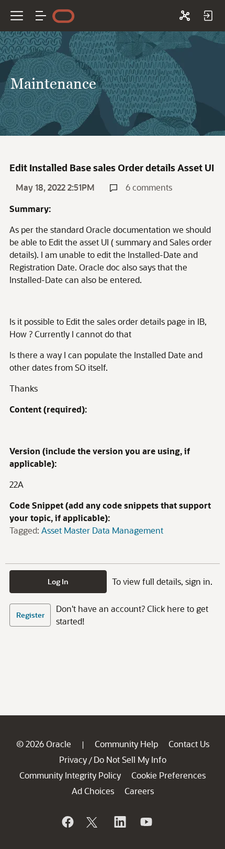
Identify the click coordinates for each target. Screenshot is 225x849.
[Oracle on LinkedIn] (119, 822)
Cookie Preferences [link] (168, 775)
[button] (40, 15)
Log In (58, 581)
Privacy (73, 759)
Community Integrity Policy (70, 775)
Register (30, 615)
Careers (139, 790)
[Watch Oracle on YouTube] (145, 822)
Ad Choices (93, 790)
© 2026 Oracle (43, 743)
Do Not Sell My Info (130, 759)
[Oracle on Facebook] (67, 822)
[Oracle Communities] (184, 15)
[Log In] (207, 15)
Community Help (126, 743)
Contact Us (188, 743)
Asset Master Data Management (102, 530)
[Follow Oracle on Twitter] (93, 822)
